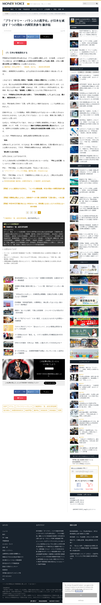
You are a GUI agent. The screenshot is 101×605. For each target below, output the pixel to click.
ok (81, 595)
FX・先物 (18, 9)
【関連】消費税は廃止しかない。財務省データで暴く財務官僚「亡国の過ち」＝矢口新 (33, 197)
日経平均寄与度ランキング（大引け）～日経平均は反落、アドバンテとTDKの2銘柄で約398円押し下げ (84, 556)
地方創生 (6, 410)
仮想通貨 (40, 546)
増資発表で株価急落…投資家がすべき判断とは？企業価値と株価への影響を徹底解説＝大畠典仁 (89, 226)
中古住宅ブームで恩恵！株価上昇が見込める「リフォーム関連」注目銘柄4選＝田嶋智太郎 (89, 171)
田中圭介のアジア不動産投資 (10, 563)
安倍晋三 (54, 536)
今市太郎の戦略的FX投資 (53, 556)
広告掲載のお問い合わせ (77, 500)
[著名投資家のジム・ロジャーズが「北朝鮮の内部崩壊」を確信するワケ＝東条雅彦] (8, 279)
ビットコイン (40, 541)
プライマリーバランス (24, 406)
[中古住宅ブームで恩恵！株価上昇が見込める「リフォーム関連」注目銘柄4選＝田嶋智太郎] (74, 172)
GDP (5, 406)
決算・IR (61, 9)
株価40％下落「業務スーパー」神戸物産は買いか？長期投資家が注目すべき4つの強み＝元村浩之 (89, 181)
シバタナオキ (40, 533)
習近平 (40, 561)
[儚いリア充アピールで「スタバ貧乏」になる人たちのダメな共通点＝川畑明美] (8, 320)
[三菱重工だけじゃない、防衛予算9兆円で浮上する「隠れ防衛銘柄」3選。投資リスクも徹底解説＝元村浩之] (74, 200)
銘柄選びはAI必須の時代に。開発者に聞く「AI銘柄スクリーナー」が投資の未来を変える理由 (86, 21)
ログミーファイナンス (52, 541)
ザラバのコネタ (6, 576)
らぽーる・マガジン (45, 538)
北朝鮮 (40, 551)
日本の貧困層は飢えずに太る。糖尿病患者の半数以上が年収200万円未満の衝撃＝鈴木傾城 (89, 104)
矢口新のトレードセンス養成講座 (12, 560)
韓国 (49, 546)
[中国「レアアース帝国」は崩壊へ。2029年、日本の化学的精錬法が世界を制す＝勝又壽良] (74, 191)
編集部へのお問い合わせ (77, 502)
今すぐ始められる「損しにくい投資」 (41, 4)
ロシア (45, 546)
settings (81, 600)
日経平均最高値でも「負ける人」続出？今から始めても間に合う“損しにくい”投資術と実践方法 (89, 32)
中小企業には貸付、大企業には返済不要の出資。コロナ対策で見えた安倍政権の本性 (89, 396)
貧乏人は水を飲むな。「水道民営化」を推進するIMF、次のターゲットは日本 (89, 77)
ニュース (6, 9)
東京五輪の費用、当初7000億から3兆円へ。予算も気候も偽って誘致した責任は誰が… (88, 413)
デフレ (11, 406)
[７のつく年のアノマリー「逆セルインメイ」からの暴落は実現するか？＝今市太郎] (8, 328)
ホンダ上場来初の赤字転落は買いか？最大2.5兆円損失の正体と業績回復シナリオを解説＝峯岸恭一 (89, 217)
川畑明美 (51, 554)
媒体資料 (72, 498)
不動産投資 (26, 9)
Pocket (21, 43)
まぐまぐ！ (33, 584)
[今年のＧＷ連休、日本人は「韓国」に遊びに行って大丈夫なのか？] (8, 344)
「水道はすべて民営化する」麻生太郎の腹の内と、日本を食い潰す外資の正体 (89, 440)
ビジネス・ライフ (37, 9)
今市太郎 (60, 536)
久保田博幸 (57, 554)
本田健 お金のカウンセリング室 (11, 573)
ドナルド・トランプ (50, 549)
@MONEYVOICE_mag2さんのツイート (84, 509)
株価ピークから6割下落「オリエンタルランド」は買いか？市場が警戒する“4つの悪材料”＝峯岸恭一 (89, 236)
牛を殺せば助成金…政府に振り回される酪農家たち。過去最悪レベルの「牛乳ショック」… (89, 378)
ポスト (47, 37)
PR (3, 579)
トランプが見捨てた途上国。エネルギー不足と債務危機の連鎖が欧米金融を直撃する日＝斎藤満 (89, 208)
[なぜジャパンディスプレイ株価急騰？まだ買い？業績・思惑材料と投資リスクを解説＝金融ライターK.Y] (74, 255)
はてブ (31, 37)
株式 (12, 9)
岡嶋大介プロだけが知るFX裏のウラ (12, 557)
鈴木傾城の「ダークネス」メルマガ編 (47, 531)
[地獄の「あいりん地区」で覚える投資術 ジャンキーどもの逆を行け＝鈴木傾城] (8, 312)
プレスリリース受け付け (77, 504)
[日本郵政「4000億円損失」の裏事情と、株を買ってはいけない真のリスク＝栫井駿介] (8, 304)
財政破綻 (53, 410)
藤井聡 (36, 410)
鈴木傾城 (60, 531)
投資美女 (5, 570)
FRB (62, 538)
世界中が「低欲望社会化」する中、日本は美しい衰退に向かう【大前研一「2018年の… (88, 431)
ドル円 (46, 533)
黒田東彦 (44, 561)
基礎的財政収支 (17, 410)
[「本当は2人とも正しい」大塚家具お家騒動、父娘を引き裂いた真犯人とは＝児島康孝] (8, 295)
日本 (61, 541)
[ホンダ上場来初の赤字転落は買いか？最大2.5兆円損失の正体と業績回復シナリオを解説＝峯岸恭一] (74, 218)
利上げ (52, 546)
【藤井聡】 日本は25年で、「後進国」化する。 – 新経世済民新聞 (26, 67)
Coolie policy (79, 591)
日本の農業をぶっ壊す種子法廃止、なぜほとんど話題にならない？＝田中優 (88, 449)
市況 (55, 9)
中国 (60, 546)
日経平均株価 (41, 564)
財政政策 (44, 410)
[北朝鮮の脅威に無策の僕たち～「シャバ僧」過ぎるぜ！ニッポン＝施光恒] (8, 287)
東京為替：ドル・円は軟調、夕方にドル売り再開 (84, 537)
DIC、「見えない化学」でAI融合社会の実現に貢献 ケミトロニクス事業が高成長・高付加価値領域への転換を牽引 (84, 548)
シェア (18, 37)
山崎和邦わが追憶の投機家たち (11, 553)
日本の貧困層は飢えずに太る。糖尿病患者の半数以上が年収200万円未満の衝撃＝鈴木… (89, 423)
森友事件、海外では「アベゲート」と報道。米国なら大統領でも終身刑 (89, 369)
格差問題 (28, 410)
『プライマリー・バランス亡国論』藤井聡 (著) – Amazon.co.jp (25, 171)
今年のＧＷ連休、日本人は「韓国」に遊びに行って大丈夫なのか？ (38, 343)
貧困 (59, 410)
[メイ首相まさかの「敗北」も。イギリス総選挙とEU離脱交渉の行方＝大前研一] (8, 336)
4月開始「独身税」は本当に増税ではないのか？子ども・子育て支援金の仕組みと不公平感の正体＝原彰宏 (89, 246)
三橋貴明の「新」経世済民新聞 (15, 218)
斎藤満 (57, 546)
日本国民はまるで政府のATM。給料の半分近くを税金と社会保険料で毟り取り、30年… (89, 405)
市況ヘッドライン (7, 550)
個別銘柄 (57, 538)
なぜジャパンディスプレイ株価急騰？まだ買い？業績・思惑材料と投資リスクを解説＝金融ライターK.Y (89, 255)
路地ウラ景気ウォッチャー (10, 566)
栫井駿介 (45, 554)
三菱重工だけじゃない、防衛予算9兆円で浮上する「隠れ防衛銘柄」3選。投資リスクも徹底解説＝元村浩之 (89, 200)
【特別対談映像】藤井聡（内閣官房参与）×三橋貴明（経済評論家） (27, 181)
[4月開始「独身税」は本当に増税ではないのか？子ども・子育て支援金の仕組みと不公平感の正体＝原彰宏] (74, 245)
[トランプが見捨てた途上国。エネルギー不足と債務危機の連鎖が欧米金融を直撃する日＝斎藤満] (74, 209)
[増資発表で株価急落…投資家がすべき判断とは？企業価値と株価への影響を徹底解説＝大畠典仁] (74, 227)
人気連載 (47, 9)
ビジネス (96, 72)
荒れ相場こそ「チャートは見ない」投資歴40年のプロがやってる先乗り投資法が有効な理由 (88, 52)
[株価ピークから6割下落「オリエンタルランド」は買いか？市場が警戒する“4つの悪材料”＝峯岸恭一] (74, 236)
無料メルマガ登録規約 (76, 468)
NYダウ (44, 551)
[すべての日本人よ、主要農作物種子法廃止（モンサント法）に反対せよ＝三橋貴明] (8, 352)
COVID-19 (59, 549)
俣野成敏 (41, 549)
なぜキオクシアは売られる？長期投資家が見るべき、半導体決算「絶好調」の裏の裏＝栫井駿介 (89, 131)
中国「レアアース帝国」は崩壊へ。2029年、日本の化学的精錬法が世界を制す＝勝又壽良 (88, 43)
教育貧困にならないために (45, 559)
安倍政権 (49, 536)
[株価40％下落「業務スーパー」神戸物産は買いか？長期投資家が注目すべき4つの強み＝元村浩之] (74, 181)
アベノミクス (41, 556)
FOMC (53, 538)
